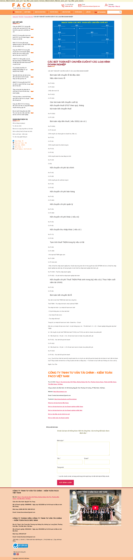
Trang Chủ (18, 12)
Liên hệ (22, 539)
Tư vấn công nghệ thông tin (20, 137)
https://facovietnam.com (60, 391)
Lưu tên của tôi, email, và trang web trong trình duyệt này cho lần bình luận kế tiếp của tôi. (84, 476)
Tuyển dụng (78, 12)
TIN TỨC (21, 16)
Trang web (60, 467)
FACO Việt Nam (25, 558)
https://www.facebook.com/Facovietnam (65, 399)
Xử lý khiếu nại (48, 539)
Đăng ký (118, 6)
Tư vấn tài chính (17, 126)
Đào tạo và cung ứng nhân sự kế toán (23, 128)
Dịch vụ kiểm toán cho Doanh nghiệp (58, 418)
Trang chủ (15, 16)
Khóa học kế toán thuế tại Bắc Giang (58, 403)
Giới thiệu (27, 12)
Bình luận (60, 440)
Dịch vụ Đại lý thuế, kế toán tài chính (22, 131)
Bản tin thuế (66, 12)
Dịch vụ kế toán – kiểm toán (20, 134)
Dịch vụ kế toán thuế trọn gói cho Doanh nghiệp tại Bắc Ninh (65, 410)
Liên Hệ (88, 12)
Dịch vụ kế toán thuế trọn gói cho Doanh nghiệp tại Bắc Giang (65, 406)
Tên (58, 458)
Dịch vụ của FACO (40, 12)
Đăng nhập (111, 6)
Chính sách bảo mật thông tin (34, 539)
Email (86, 458)
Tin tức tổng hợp (28, 16)
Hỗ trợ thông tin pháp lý (19, 123)
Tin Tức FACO (54, 12)
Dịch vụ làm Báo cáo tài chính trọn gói (59, 414)
